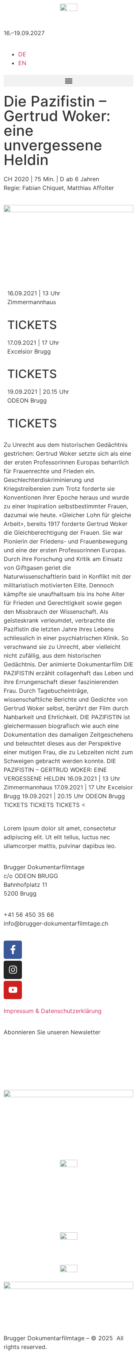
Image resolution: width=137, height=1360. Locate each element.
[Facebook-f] (13, 950)
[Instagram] (13, 970)
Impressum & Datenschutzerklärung (53, 1011)
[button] (68, 81)
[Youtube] (13, 990)
